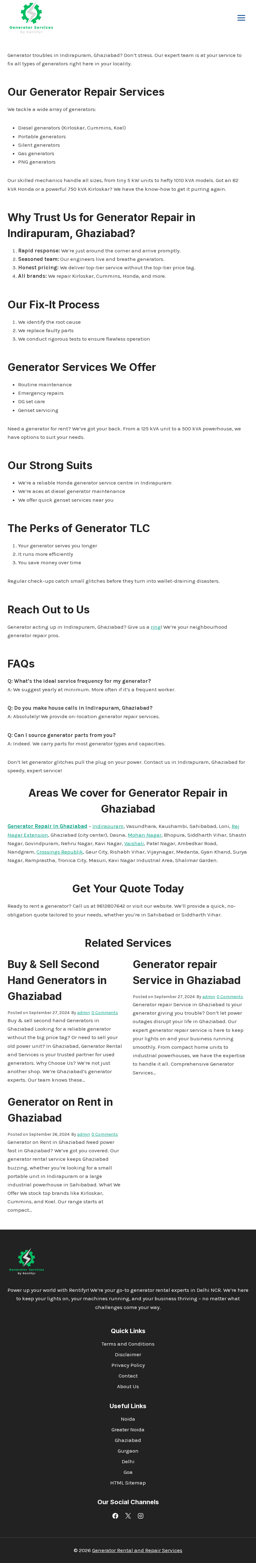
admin (83, 1012)
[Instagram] (140, 1515)
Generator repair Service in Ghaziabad (187, 972)
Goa (128, 1472)
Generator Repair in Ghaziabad (47, 826)
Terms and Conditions (128, 1344)
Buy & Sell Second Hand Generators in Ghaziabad (57, 980)
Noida (128, 1419)
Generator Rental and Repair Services (137, 1550)
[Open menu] (241, 18)
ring (156, 627)
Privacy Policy (128, 1365)
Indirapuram (108, 826)
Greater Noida (128, 1429)
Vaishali (134, 843)
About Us (128, 1386)
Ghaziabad (128, 1440)
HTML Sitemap (128, 1482)
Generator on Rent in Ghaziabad (60, 1109)
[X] (128, 1515)
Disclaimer (128, 1354)
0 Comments (104, 1012)
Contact (128, 1376)
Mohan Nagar (144, 835)
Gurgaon (128, 1451)
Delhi (128, 1461)
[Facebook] (115, 1515)
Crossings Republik (60, 852)
